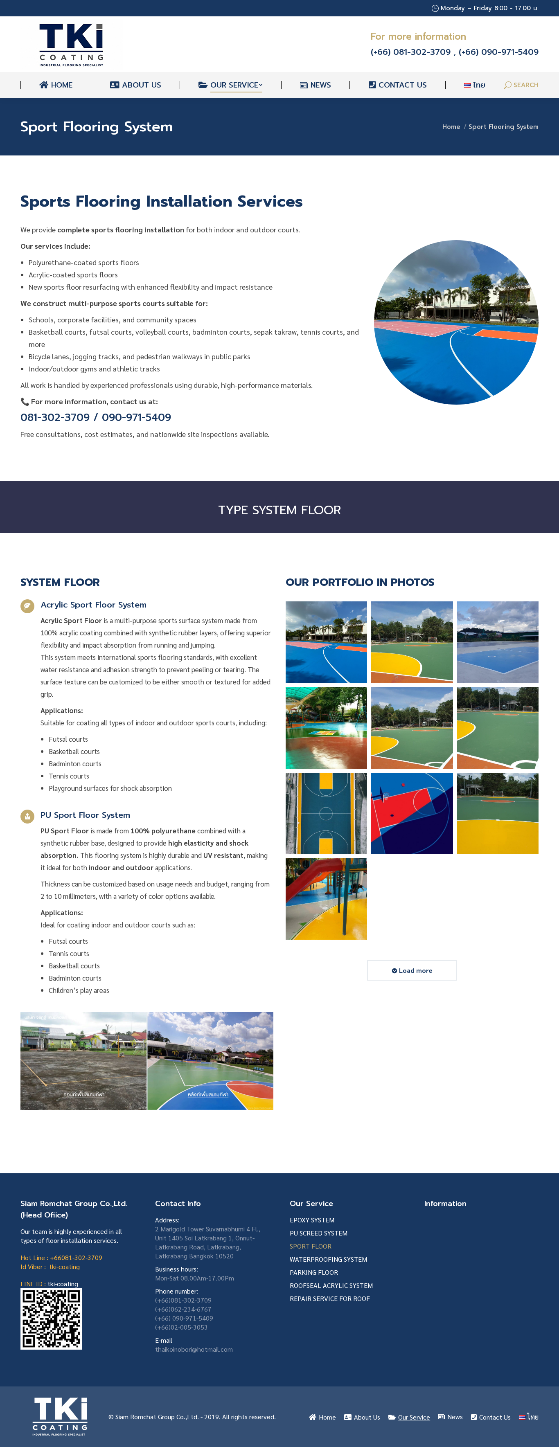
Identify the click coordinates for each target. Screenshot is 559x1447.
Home (451, 126)
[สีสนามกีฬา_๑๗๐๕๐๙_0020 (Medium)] (412, 642)
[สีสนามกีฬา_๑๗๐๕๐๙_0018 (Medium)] (498, 727)
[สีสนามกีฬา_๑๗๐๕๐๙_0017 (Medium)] (498, 813)
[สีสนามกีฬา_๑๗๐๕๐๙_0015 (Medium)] (498, 642)
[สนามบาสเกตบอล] (326, 813)
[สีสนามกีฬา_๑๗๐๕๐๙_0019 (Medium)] (412, 727)
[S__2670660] (326, 642)
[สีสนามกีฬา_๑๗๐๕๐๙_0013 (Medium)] (326, 727)
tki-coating (62, 1283)
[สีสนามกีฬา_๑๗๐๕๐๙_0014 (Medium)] (326, 899)
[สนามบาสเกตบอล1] (412, 813)
